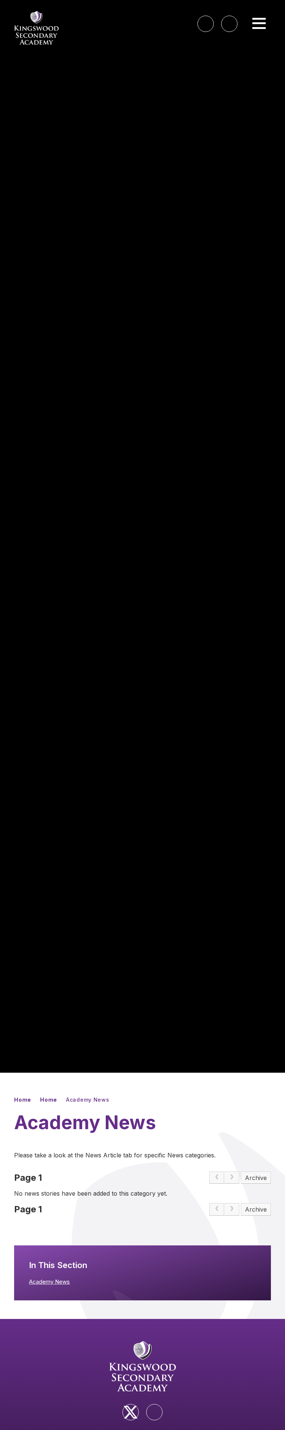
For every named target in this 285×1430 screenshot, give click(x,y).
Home (22, 1099)
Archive (256, 1178)
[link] (216, 1177)
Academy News (87, 1099)
